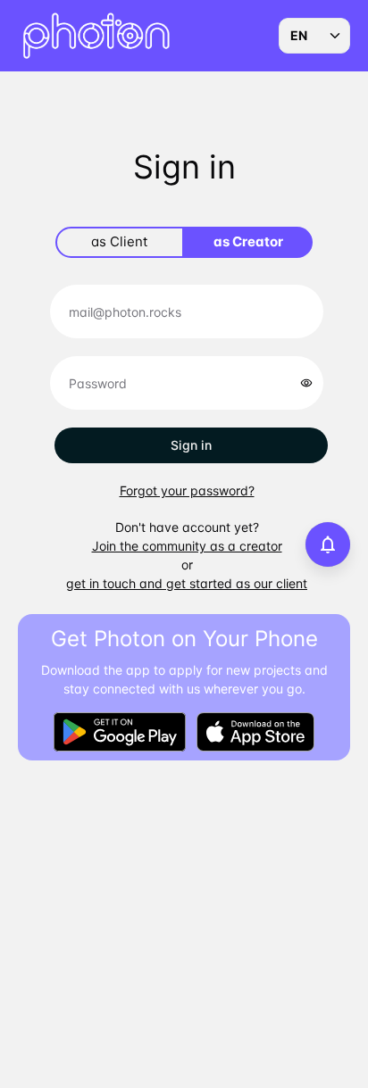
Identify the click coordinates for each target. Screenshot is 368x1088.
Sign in (191, 445)
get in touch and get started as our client (186, 583)
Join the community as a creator (187, 545)
